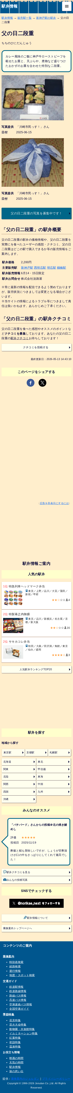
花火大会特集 (17, 1024)
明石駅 (51, 267)
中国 (40, 784)
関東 (6, 769)
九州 (40, 791)
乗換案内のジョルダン (25, 1078)
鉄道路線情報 (17, 991)
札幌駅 (54, 752)
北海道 (7, 761)
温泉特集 (15, 1046)
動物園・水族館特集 (22, 1029)
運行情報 (15, 970)
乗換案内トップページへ (17, 928)
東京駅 (7, 752)
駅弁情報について (37, 918)
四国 (6, 791)
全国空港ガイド (19, 1008)
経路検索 (15, 966)
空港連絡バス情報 (20, 1004)
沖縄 (6, 799)
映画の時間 (16, 1058)
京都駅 (30, 752)
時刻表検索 (16, 962)
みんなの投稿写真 (17, 880)
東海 (40, 776)
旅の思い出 (16, 1071)
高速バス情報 (17, 999)
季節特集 (8, 1014)
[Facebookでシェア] (30, 383)
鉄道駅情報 (16, 986)
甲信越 (42, 769)
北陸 (6, 776)
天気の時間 (16, 1062)
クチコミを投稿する (35, 347)
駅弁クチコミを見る (18, 872)
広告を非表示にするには (54, 503)
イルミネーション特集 (23, 1033)
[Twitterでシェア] (42, 383)
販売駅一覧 (25, 17)
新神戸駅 (27, 267)
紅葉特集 (15, 1037)
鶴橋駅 (61, 267)
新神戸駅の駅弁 (46, 17)
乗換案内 (8, 956)
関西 (6, 784)
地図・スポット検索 (22, 975)
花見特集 (15, 1020)
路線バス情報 (17, 995)
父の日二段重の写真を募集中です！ (36, 213)
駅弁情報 (10, 6)
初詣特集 (15, 1042)
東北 (40, 761)
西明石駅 (40, 267)
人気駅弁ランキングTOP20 (36, 669)
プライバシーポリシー (56, 1078)
